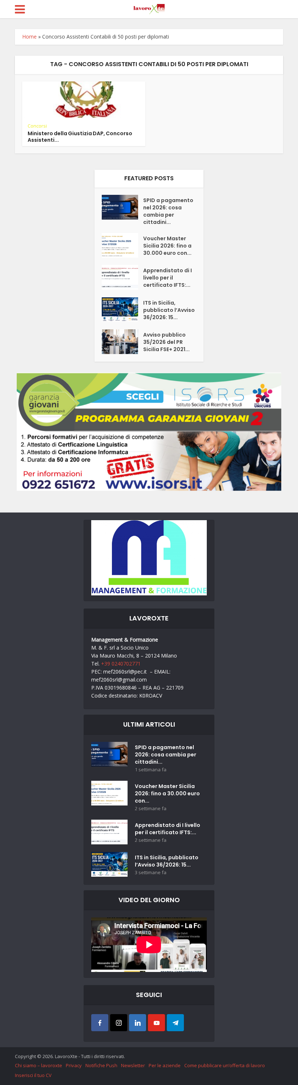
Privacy (74, 1065)
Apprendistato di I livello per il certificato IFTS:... (167, 278)
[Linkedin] (137, 1022)
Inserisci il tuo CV (33, 1075)
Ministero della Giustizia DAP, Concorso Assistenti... (80, 137)
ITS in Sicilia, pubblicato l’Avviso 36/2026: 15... (169, 310)
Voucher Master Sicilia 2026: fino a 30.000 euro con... (167, 246)
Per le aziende (165, 1065)
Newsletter (133, 1065)
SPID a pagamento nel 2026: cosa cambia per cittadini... (168, 211)
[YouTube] (156, 1022)
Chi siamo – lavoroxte (38, 1065)
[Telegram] (175, 1022)
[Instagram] (118, 1022)
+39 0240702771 (121, 663)
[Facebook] (99, 1022)
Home (29, 36)
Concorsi (37, 125)
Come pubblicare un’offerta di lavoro (224, 1065)
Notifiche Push (101, 1065)
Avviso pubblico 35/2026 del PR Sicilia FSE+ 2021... (166, 342)
